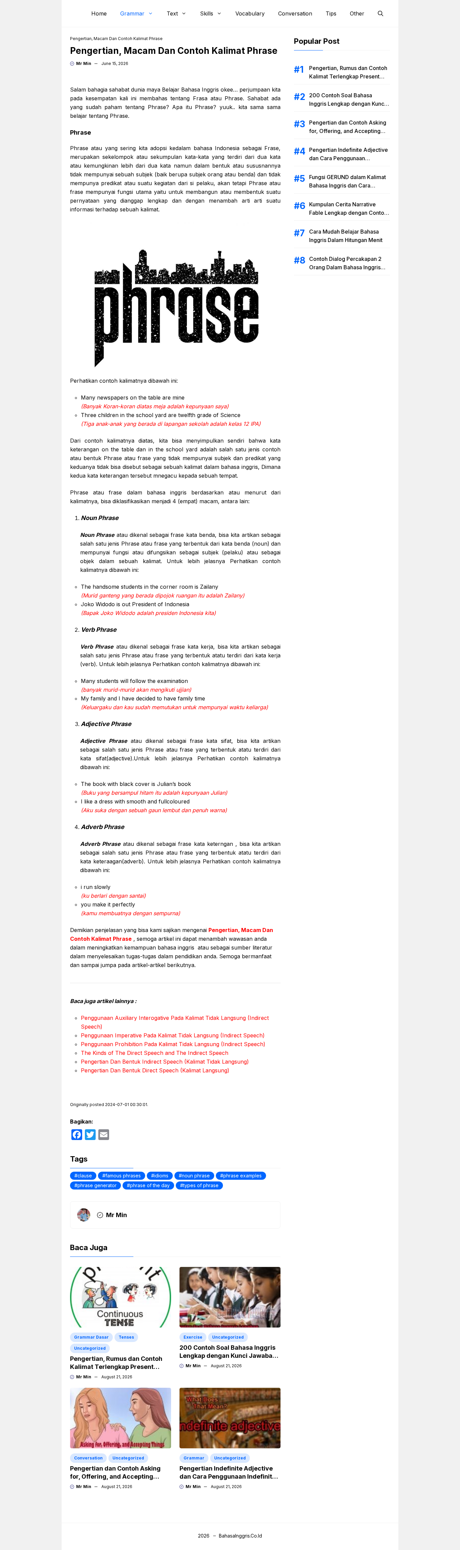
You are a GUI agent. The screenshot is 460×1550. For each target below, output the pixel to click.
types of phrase (201, 1185)
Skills (206, 13)
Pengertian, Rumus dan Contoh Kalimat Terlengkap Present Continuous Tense (116, 1366)
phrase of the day (150, 1185)
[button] (380, 13)
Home (99, 13)
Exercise (193, 1337)
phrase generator (97, 1185)
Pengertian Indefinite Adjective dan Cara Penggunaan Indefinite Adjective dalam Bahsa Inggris (227, 1476)
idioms (161, 1175)
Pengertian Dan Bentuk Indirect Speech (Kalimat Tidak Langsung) (165, 1061)
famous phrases (123, 1175)
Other (357, 13)
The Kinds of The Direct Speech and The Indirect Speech (154, 1052)
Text (172, 13)
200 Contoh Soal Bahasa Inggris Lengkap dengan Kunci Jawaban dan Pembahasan (227, 1355)
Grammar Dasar (91, 1337)
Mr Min (83, 63)
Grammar (132, 13)
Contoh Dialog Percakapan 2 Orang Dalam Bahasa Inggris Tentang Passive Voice (345, 267)
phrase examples (242, 1175)
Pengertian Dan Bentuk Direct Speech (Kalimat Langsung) (155, 1070)
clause (84, 1175)
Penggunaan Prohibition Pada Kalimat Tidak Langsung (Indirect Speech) (173, 1044)
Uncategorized (90, 1348)
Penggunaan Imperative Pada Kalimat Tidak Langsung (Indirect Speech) (173, 1035)
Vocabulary (250, 13)
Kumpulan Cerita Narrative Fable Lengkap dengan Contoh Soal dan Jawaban (348, 213)
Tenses (126, 1337)
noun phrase (196, 1175)
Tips (331, 13)
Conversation (295, 13)
